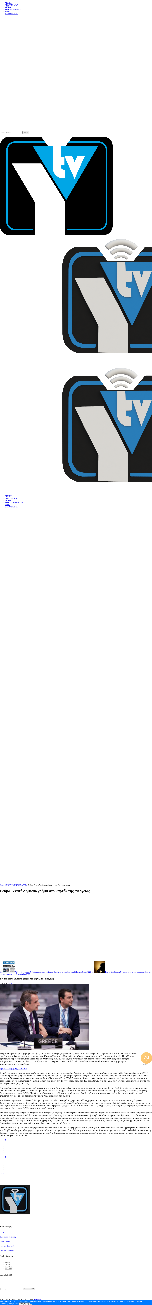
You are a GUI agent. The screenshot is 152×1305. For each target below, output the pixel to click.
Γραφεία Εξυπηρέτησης (9, 1250)
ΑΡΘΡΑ (24, 885)
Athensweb (37, 1299)
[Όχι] (31, 1304)
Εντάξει (22, 1304)
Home (2, 885)
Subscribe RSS (29, 1289)
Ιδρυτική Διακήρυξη (7, 1246)
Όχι (28, 1304)
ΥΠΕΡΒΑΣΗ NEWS (13, 885)
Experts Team (5, 1241)
